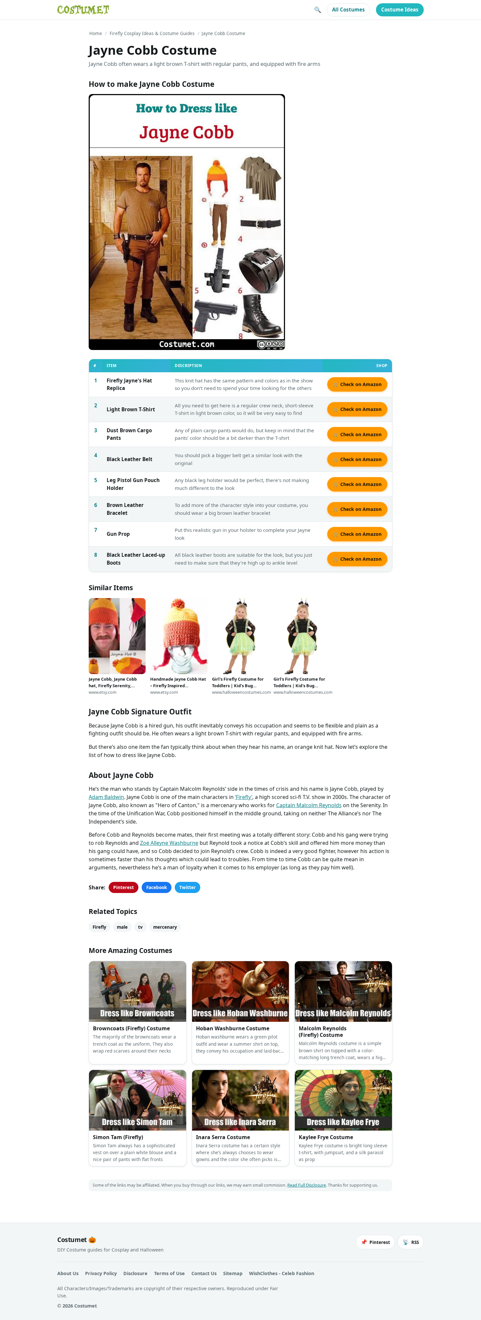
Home (95, 33)
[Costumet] (83, 10)
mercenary (165, 927)
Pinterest (123, 887)
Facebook (156, 887)
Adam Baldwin (106, 797)
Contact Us (204, 1273)
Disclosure (135, 1273)
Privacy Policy (101, 1273)
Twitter (187, 887)
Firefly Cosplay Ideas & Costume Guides (152, 33)
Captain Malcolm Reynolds (309, 805)
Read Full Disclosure (306, 1185)
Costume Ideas (400, 9)
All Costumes (348, 9)
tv (140, 927)
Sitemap (232, 1273)
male (122, 927)
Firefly (99, 927)
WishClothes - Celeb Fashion (281, 1273)
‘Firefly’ (243, 797)
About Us (68, 1273)
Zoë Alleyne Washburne (169, 842)
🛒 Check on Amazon (357, 384)
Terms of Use (169, 1273)
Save (103, 104)
